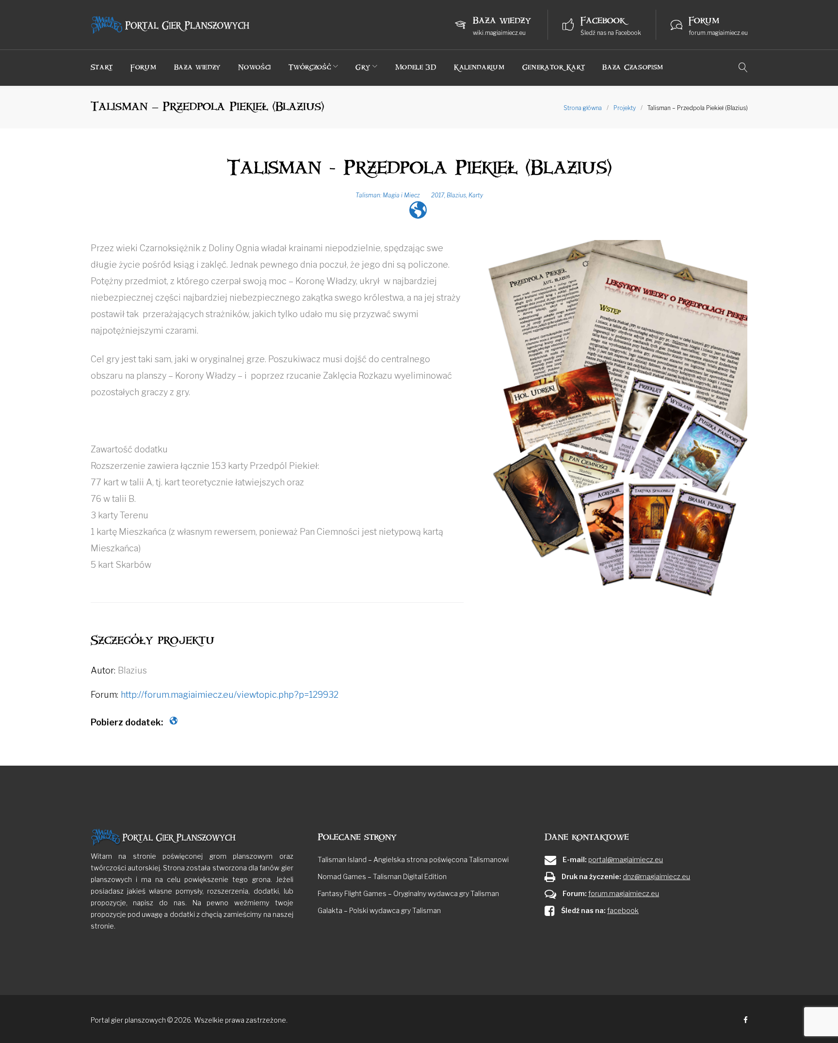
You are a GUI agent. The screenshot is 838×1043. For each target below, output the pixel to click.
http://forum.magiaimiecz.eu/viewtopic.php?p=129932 (229, 695)
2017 (437, 195)
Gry (362, 67)
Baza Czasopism (632, 67)
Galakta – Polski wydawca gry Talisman (379, 910)
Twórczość (310, 67)
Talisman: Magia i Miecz (387, 195)
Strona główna (583, 108)
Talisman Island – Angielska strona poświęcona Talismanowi (413, 859)
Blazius (456, 195)
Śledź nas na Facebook (610, 32)
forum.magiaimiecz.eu (718, 32)
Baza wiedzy (197, 67)
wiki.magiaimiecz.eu (499, 32)
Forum (143, 67)
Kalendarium (479, 67)
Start (102, 67)
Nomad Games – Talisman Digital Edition (382, 876)
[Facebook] (745, 1020)
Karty (475, 195)
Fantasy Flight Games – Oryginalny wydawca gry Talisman (408, 893)
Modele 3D (415, 67)
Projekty (624, 108)
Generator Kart (553, 67)
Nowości (254, 67)
